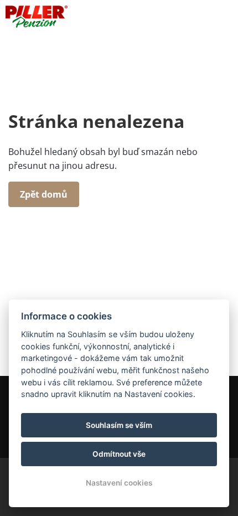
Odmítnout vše (119, 454)
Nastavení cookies (119, 482)
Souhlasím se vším (119, 425)
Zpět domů (44, 194)
